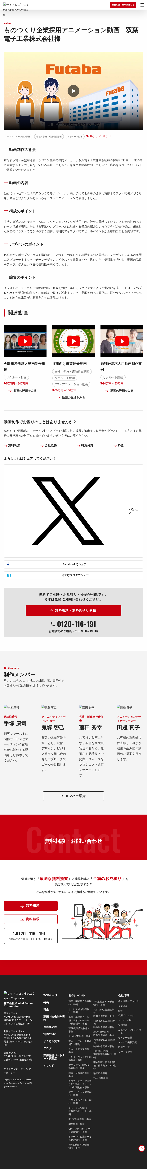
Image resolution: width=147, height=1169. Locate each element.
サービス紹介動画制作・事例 (79, 1011)
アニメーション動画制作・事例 (80, 1094)
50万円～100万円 (100, 136)
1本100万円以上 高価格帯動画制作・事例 (104, 1054)
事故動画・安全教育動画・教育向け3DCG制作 (104, 1065)
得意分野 (87, 445)
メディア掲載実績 (127, 1042)
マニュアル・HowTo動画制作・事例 (79, 1067)
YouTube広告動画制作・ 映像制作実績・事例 (103, 1013)
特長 (46, 1002)
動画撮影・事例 (77, 1124)
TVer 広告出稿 (100, 1078)
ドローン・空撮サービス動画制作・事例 (80, 1138)
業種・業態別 (125, 1052)
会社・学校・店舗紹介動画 (49, 136)
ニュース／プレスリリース (129, 1031)
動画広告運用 (100, 1073)
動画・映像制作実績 (54, 1018)
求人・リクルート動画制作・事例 (80, 1043)
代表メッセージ (126, 1015)
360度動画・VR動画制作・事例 (79, 1146)
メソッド (48, 1065)
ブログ (47, 1048)
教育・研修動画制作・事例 (80, 1074)
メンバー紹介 (125, 1020)
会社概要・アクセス (128, 1001)
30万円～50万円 (113, 383)
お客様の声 (50, 1026)
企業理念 (122, 1006)
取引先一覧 (124, 1047)
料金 (121, 445)
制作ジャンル (77, 995)
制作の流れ (50, 1034)
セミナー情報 (125, 1037)
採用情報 (122, 1025)
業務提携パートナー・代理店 (54, 1057)
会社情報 (123, 995)
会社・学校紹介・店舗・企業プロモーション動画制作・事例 (80, 1020)
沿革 (120, 1010)
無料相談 (14, 445)
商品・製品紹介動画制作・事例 (80, 1003)
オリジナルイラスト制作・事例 (80, 1102)
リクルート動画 (75, 136)
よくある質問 (51, 1041)
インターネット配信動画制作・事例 (80, 1059)
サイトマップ (11, 1069)
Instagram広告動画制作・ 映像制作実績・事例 (104, 1043)
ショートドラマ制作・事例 (80, 1051)
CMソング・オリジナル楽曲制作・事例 (80, 1130)
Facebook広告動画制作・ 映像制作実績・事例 (104, 1024)
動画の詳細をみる (25, 390)
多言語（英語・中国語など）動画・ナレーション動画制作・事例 (80, 1084)
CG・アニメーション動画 (18, 136)
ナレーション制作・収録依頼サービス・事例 (80, 1111)
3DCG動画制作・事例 (80, 1119)
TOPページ (50, 995)
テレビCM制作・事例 (80, 1036)
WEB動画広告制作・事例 (79, 1030)
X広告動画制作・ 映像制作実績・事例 (103, 1033)
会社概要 (51, 445)
